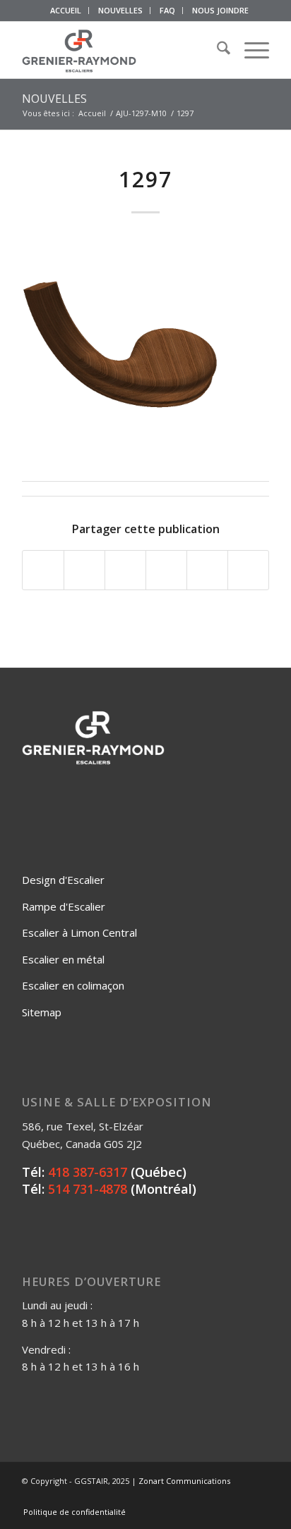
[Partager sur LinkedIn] (207, 570)
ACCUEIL (65, 10)
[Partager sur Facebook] (43, 570)
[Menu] (249, 50)
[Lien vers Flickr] (216, 1497)
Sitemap (41, 1012)
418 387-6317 (87, 1171)
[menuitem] (66, 10)
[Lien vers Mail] (258, 1497)
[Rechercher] (216, 50)
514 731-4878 (87, 1188)
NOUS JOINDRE (220, 10)
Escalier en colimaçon (73, 985)
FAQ (167, 10)
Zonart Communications (184, 1480)
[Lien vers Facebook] (195, 1497)
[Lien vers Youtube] (237, 1497)
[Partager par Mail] (248, 570)
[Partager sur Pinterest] (166, 570)
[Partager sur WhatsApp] (125, 570)
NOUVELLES (120, 10)
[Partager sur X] (84, 570)
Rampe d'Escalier (63, 906)
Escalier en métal (63, 959)
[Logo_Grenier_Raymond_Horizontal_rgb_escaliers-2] (121, 50)
